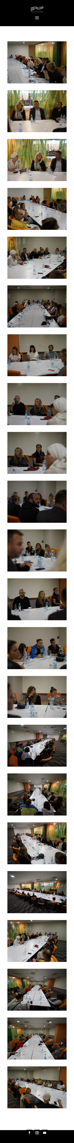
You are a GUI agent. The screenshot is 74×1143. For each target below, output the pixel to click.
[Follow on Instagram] (37, 1133)
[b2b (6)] (37, 131)
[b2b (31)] (37, 961)
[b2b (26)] (37, 814)
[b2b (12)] (37, 277)
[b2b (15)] (37, 375)
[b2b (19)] (37, 473)
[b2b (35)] (37, 1107)
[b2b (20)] (37, 522)
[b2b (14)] (37, 326)
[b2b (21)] (37, 570)
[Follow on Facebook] (29, 1133)
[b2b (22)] (37, 619)
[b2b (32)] (37, 1009)
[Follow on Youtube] (45, 1133)
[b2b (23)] (37, 668)
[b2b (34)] (37, 1058)
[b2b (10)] (37, 229)
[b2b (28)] (37, 863)
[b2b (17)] (37, 424)
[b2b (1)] (37, 82)
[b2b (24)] (37, 717)
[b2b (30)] (37, 912)
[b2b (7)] (37, 180)
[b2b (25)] (37, 765)
